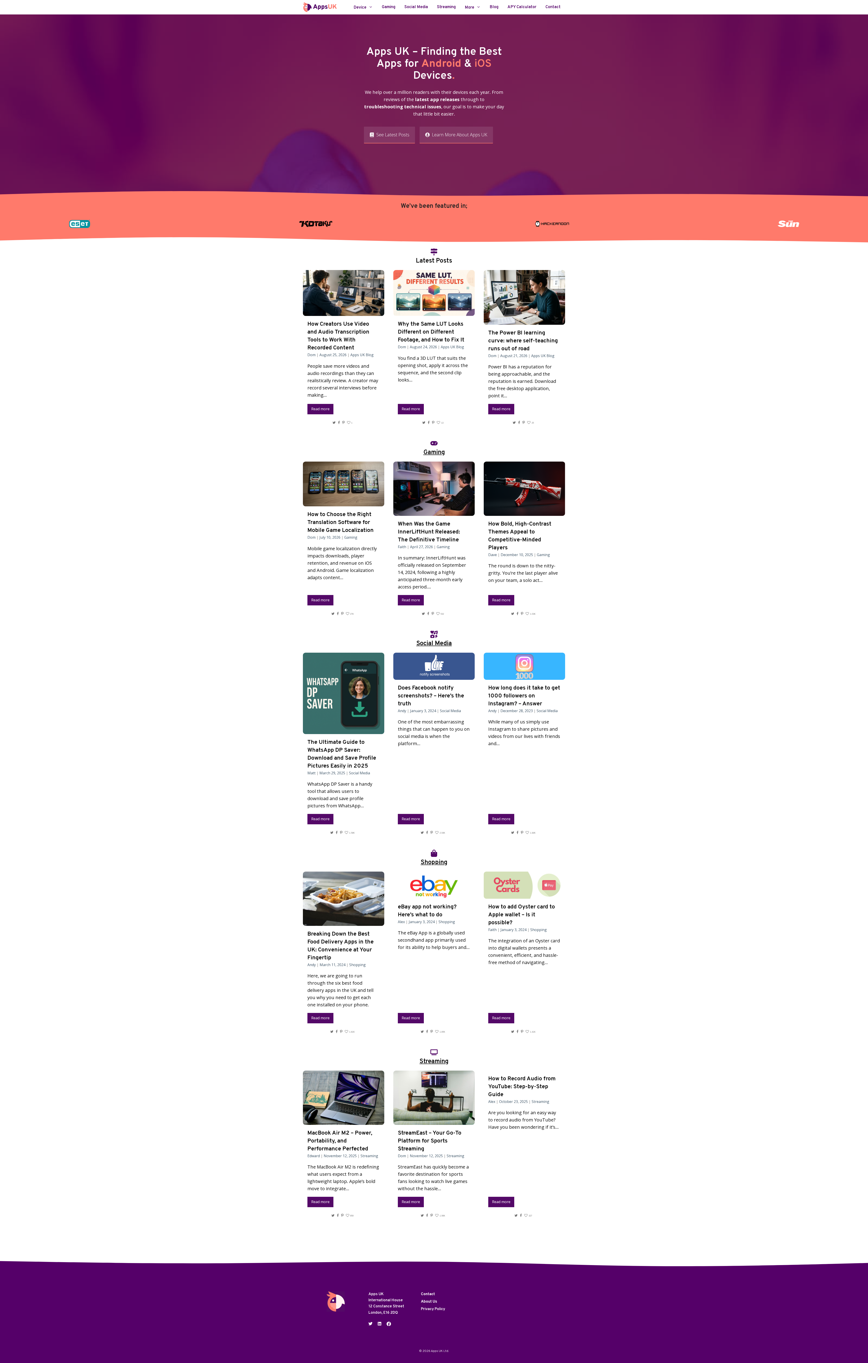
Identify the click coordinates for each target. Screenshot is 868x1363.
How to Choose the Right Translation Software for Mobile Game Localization (340, 522)
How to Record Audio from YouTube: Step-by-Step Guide (522, 1086)
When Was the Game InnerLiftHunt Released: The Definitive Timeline (429, 532)
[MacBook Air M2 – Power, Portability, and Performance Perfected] (343, 1121)
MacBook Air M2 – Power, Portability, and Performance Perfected (339, 1141)
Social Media (416, 7)
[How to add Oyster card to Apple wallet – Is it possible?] (524, 895)
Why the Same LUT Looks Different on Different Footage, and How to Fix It (431, 332)
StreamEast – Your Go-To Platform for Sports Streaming (429, 1141)
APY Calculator (521, 7)
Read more (320, 408)
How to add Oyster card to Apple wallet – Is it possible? (521, 915)
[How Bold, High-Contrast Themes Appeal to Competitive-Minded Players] (524, 512)
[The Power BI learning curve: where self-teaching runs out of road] (524, 321)
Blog (494, 7)
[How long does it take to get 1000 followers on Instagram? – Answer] (524, 676)
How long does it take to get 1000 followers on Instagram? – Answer (524, 696)
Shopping (357, 964)
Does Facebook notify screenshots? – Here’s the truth (431, 696)
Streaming (446, 7)
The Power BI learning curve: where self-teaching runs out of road (523, 341)
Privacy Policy (433, 1309)
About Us (429, 1301)
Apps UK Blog (362, 354)
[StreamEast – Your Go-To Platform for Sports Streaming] (434, 1121)
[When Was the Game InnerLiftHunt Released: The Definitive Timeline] (434, 512)
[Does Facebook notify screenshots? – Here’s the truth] (434, 676)
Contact (553, 7)
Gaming (388, 7)
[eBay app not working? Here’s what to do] (434, 895)
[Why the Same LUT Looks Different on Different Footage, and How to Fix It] (434, 312)
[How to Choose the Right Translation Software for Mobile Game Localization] (343, 503)
